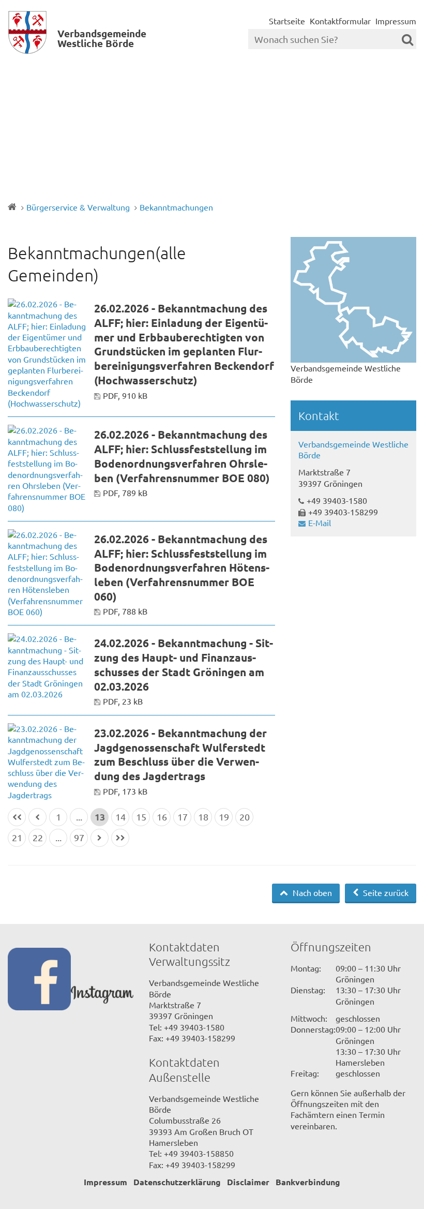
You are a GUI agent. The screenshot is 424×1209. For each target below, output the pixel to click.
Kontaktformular (340, 21)
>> (120, 838)
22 (38, 837)
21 (17, 837)
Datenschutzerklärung (177, 1181)
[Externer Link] (39, 980)
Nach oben (311, 892)
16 (162, 816)
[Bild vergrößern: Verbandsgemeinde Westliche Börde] (353, 300)
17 (182, 816)
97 (79, 837)
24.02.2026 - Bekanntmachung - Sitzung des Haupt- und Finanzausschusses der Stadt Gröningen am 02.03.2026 (183, 664)
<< (17, 817)
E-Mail (319, 522)
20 (244, 816)
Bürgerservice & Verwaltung (78, 207)
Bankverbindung (308, 1181)
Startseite (287, 21)
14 (120, 816)
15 (141, 816)
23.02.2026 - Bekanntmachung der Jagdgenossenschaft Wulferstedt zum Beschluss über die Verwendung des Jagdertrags (180, 754)
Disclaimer (248, 1181)
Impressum (395, 21)
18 (203, 816)
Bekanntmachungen (176, 207)
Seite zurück (384, 892)
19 (224, 816)
